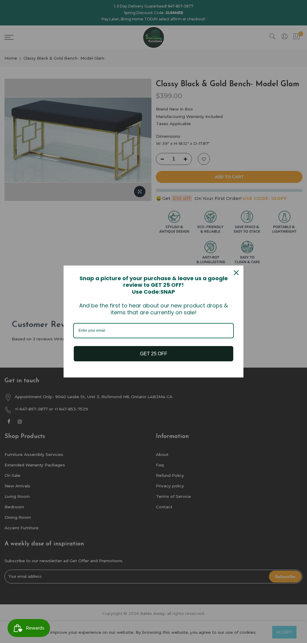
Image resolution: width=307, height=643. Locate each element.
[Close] (236, 273)
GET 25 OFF (153, 353)
